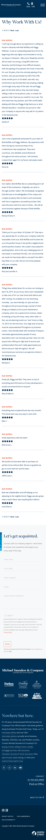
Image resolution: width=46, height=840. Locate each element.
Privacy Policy (8, 632)
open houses (7, 758)
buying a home (8, 747)
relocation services (9, 754)
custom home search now (12, 761)
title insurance (23, 750)
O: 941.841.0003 (36, 779)
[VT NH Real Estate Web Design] (38, 834)
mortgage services (9, 750)
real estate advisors (10, 736)
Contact (40, 776)
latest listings (18, 758)
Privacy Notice (7, 816)
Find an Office (36, 784)
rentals (30, 747)
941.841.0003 (28, 3)
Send (7, 644)
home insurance (26, 754)
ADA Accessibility (8, 820)
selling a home (20, 747)
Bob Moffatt (7, 40)
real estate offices (9, 733)
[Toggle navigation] (42, 5)
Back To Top (36, 797)
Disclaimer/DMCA (23, 816)
